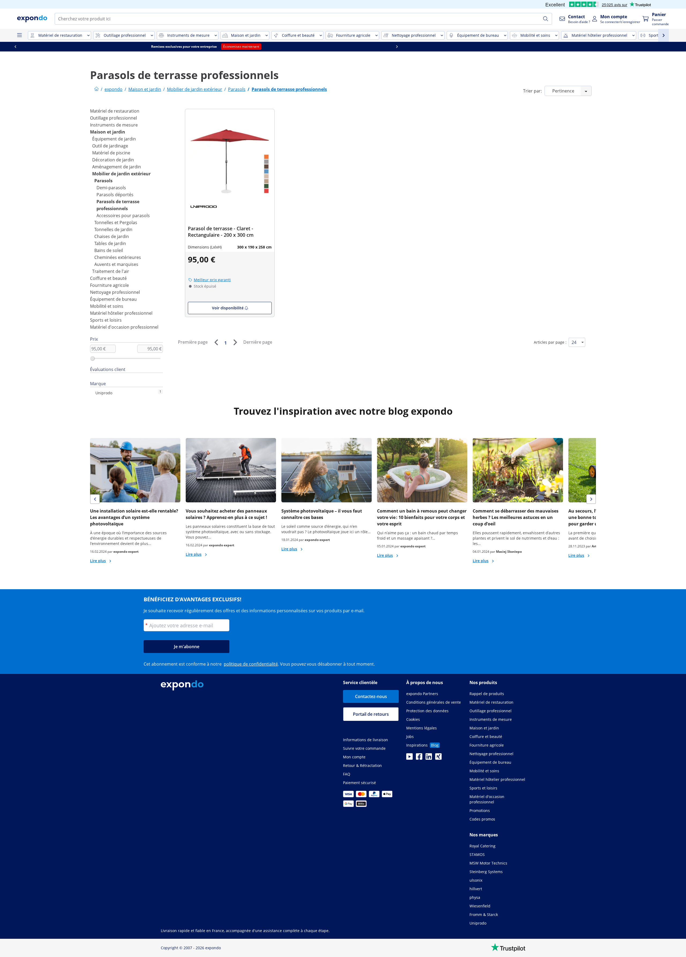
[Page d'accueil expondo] (96, 89)
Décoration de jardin (113, 160)
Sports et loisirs (106, 320)
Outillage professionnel (113, 118)
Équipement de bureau (113, 299)
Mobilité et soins (106, 306)
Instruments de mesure (114, 125)
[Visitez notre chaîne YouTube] (409, 758)
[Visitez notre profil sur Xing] (438, 758)
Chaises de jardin (111, 236)
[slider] (92, 358)
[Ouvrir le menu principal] (19, 35)
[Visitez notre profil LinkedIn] (429, 758)
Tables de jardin (110, 243)
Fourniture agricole (109, 285)
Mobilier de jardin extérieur (121, 174)
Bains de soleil (108, 250)
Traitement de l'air (110, 271)
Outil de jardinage (110, 146)
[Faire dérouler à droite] (534, 46)
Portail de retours (371, 714)
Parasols (103, 181)
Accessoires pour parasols (123, 215)
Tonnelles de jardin (113, 229)
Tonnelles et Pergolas (115, 222)
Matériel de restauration (114, 111)
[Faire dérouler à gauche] (152, 46)
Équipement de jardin (114, 139)
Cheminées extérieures (117, 257)
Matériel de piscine (111, 153)
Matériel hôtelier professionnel (121, 313)
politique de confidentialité (251, 664)
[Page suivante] (235, 342)
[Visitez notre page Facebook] (419, 758)
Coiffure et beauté (108, 278)
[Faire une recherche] (545, 19)
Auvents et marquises (116, 264)
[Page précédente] (216, 342)
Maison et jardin (107, 132)
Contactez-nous (371, 696)
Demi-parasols (111, 188)
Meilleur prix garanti (212, 279)
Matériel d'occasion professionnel (124, 327)
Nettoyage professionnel (115, 292)
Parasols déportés (114, 195)
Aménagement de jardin (116, 167)
